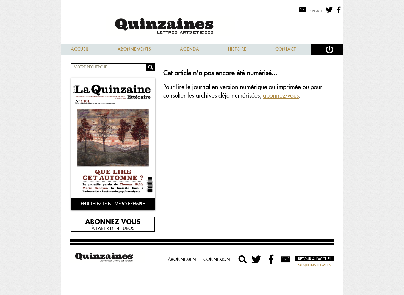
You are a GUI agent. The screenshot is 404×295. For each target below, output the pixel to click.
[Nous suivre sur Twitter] (328, 12)
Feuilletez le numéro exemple (113, 203)
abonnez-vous (281, 95)
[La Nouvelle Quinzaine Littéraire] (202, 26)
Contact (285, 49)
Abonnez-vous (112, 221)
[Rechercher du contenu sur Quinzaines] (242, 259)
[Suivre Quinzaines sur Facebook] (271, 259)
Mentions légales (314, 265)
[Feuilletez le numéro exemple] (113, 138)
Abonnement (183, 259)
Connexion (216, 259)
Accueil (80, 49)
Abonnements (134, 49)
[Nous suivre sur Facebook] (338, 12)
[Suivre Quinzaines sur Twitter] (257, 259)
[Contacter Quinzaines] (285, 259)
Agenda (189, 49)
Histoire (237, 49)
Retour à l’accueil (315, 259)
